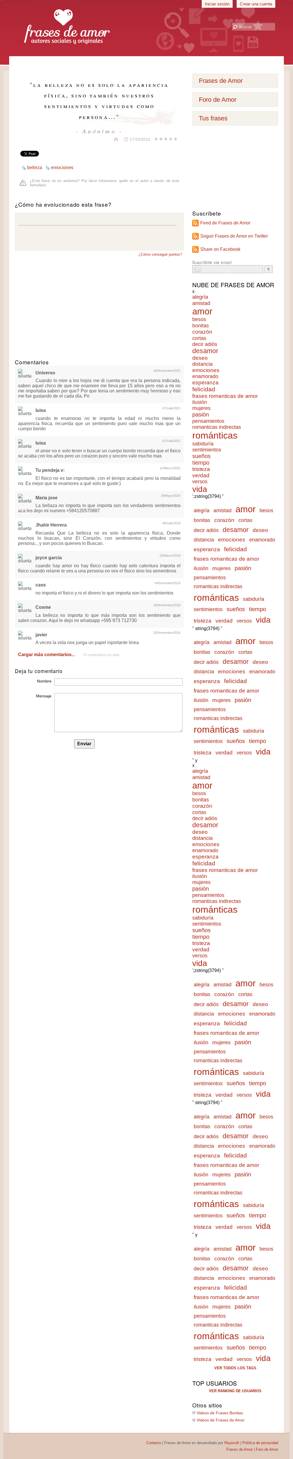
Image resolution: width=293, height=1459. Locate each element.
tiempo (200, 462)
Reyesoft (231, 1443)
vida (199, 489)
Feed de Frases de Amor (225, 222)
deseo (200, 358)
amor (202, 311)
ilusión (199, 402)
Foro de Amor (217, 99)
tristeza (201, 469)
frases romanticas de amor (225, 396)
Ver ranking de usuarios (235, 1391)
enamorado (205, 376)
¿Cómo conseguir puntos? (160, 254)
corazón (202, 332)
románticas (214, 435)
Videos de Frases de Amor (221, 1420)
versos (199, 481)
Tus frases (213, 118)
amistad (201, 303)
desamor (205, 351)
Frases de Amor (221, 80)
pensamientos (208, 421)
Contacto (153, 1443)
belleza (34, 167)
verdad (200, 475)
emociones (62, 167)
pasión (200, 414)
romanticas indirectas (216, 427)
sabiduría (202, 444)
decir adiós (204, 344)
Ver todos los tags (235, 1368)
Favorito (102, 139)
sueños (201, 456)
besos (199, 319)
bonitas (200, 325)
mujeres (201, 408)
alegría (200, 297)
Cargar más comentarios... (46, 654)
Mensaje (44, 696)
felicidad (203, 389)
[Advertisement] (146, 62)
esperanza (205, 383)
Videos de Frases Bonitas (220, 1413)
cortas (199, 338)
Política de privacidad (260, 1443)
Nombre (44, 681)
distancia (202, 364)
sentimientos (206, 450)
